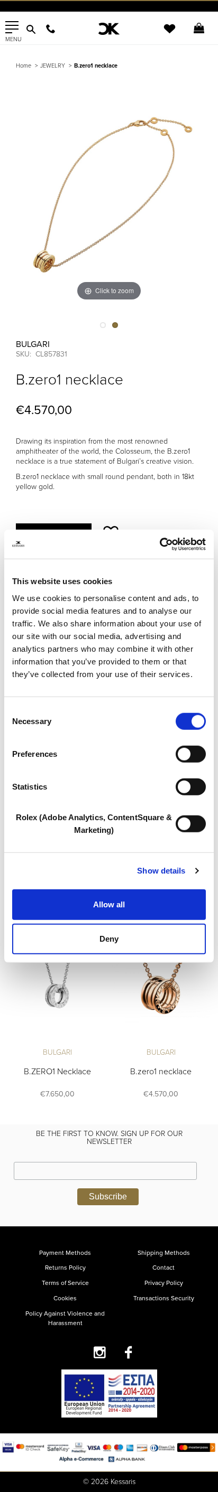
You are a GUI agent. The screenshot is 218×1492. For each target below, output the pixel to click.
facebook (128, 1352)
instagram (99, 1352)
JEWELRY (52, 65)
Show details (161, 870)
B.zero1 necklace (161, 1071)
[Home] (109, 29)
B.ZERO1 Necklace (57, 1071)
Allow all (109, 903)
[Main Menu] (12, 27)
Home (23, 65)
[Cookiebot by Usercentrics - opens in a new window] (159, 544)
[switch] (191, 753)
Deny (109, 938)
